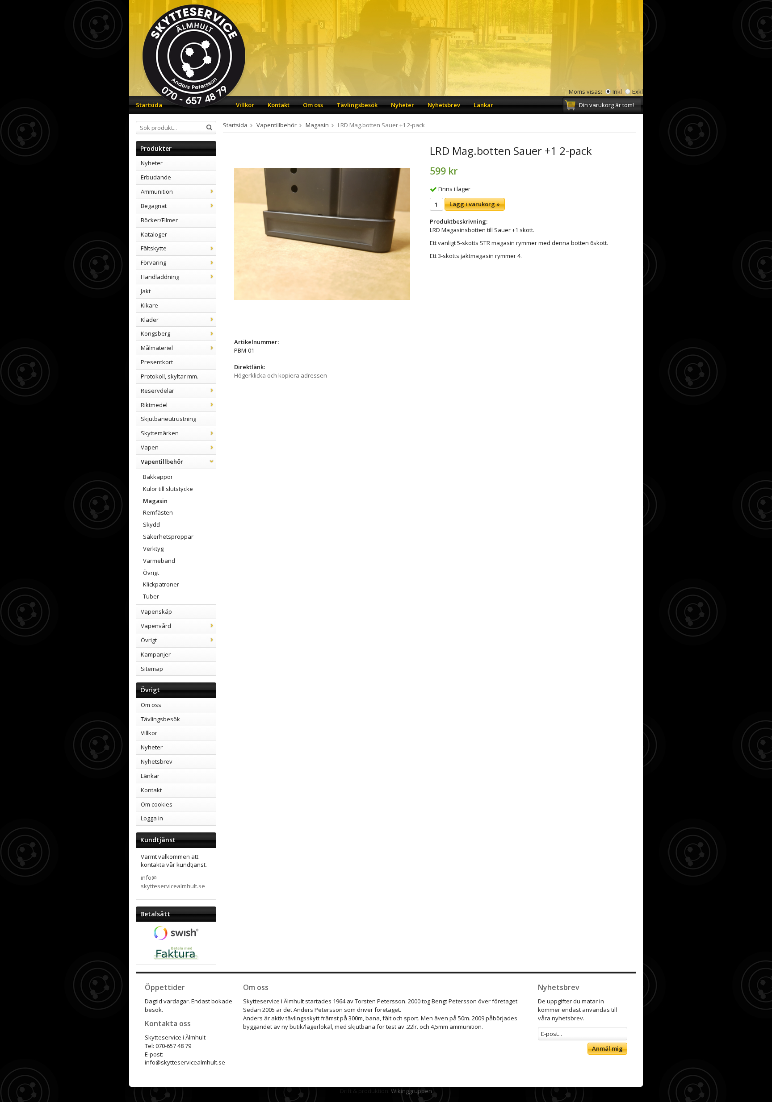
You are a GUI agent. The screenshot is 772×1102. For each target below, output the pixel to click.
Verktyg (153, 549)
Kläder (150, 320)
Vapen (150, 447)
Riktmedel (154, 405)
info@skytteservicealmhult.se (173, 881)
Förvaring (153, 262)
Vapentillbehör (162, 461)
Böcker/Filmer (159, 220)
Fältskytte (154, 248)
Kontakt (279, 105)
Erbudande (156, 177)
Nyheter (402, 105)
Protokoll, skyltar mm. (169, 376)
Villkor (245, 105)
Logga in (152, 818)
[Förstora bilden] (322, 233)
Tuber (151, 596)
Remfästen (158, 512)
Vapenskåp (156, 611)
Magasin (155, 501)
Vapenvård (156, 626)
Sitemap (152, 669)
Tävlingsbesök (357, 105)
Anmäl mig (607, 1048)
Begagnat (154, 206)
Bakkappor (158, 477)
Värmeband (159, 561)
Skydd (151, 524)
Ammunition (157, 191)
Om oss (313, 105)
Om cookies (156, 804)
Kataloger (154, 234)
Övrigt (151, 573)
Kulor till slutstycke (168, 489)
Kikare (149, 305)
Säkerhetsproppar (168, 536)
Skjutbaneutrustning (168, 419)
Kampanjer (156, 654)
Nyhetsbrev (444, 105)
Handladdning (160, 277)
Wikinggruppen (411, 1091)
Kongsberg (155, 333)
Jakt (146, 291)
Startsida (149, 105)
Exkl (637, 91)
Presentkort (157, 362)
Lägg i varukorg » (474, 204)
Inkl (617, 91)
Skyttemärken (160, 433)
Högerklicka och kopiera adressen (280, 375)
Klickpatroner (161, 584)
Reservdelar (157, 391)
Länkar (483, 105)
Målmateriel (157, 348)
